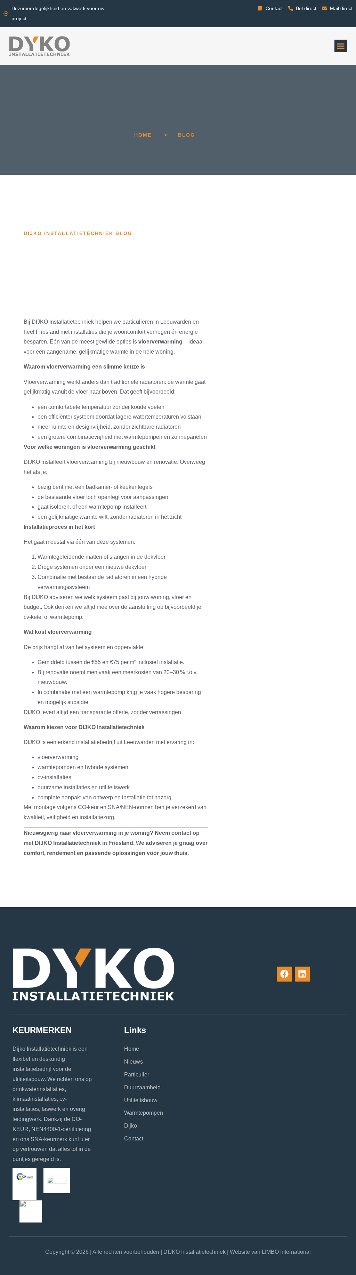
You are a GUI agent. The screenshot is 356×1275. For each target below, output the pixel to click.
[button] (340, 46)
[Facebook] (284, 974)
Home (143, 135)
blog (186, 135)
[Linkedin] (302, 974)
